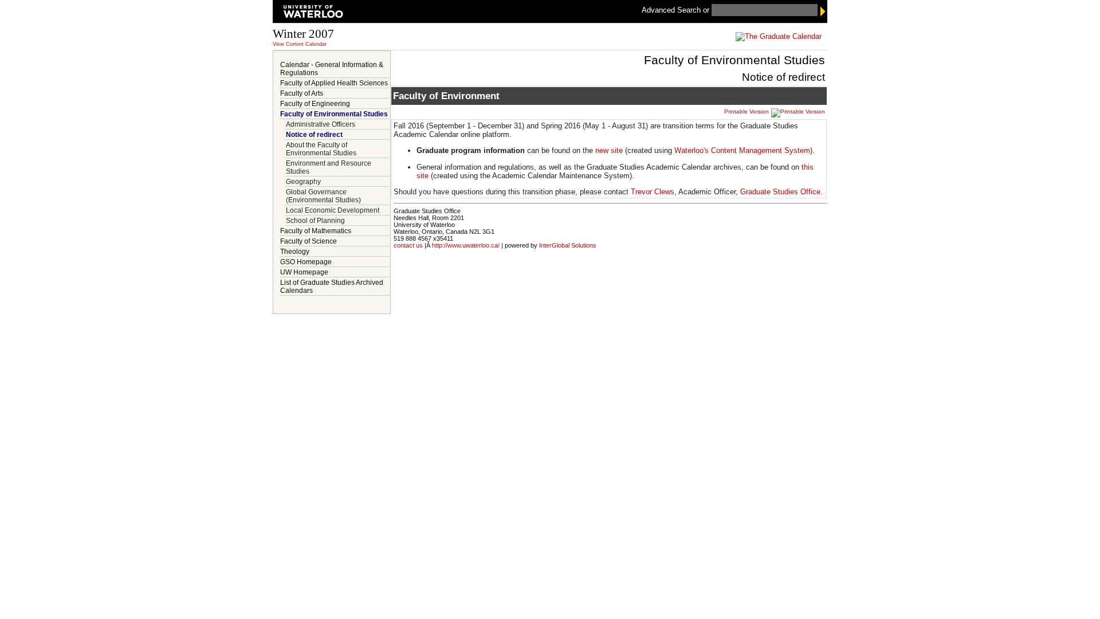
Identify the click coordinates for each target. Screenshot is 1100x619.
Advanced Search (672, 10)
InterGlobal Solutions (567, 245)
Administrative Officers (320, 124)
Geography (303, 182)
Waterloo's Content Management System (742, 150)
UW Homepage (304, 272)
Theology (294, 252)
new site (609, 150)
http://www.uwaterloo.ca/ (466, 245)
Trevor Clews (652, 191)
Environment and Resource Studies (328, 167)
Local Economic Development (332, 210)
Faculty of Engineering (315, 104)
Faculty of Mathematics (315, 231)
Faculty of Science (308, 241)
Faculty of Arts (301, 93)
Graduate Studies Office (780, 191)
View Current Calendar (300, 44)
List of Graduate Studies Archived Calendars (331, 287)
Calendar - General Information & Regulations (331, 69)
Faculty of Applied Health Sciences (334, 83)
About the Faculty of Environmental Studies (321, 149)
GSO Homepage (306, 262)
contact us (408, 245)
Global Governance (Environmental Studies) (323, 196)
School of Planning (315, 221)
